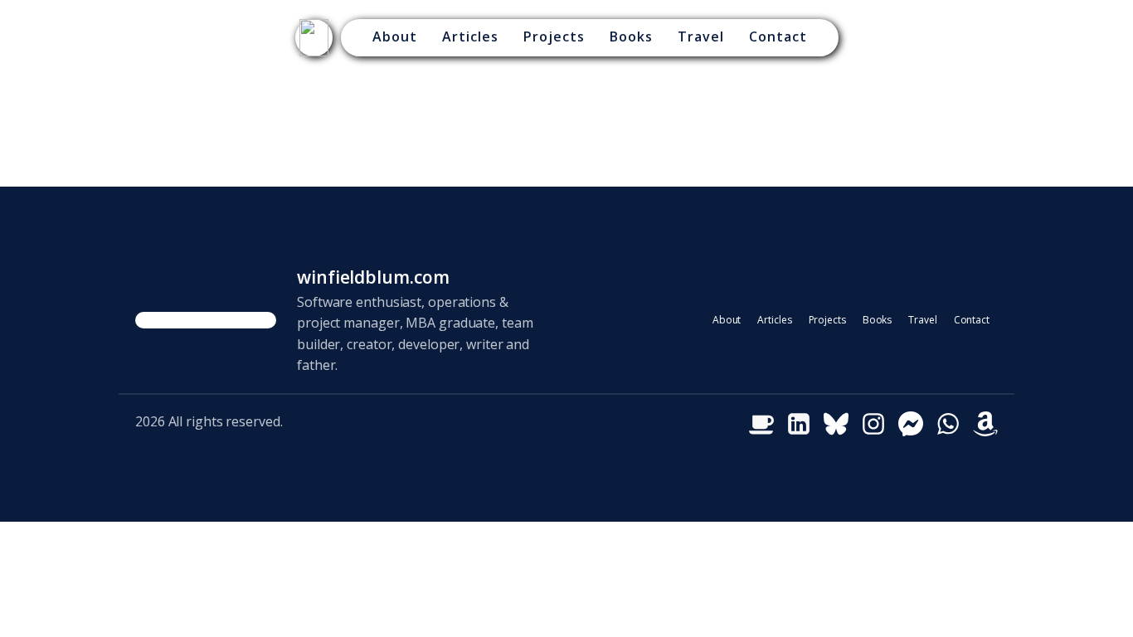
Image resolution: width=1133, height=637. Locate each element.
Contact (778, 36)
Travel (701, 36)
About (394, 36)
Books (631, 36)
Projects (554, 36)
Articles (470, 36)
